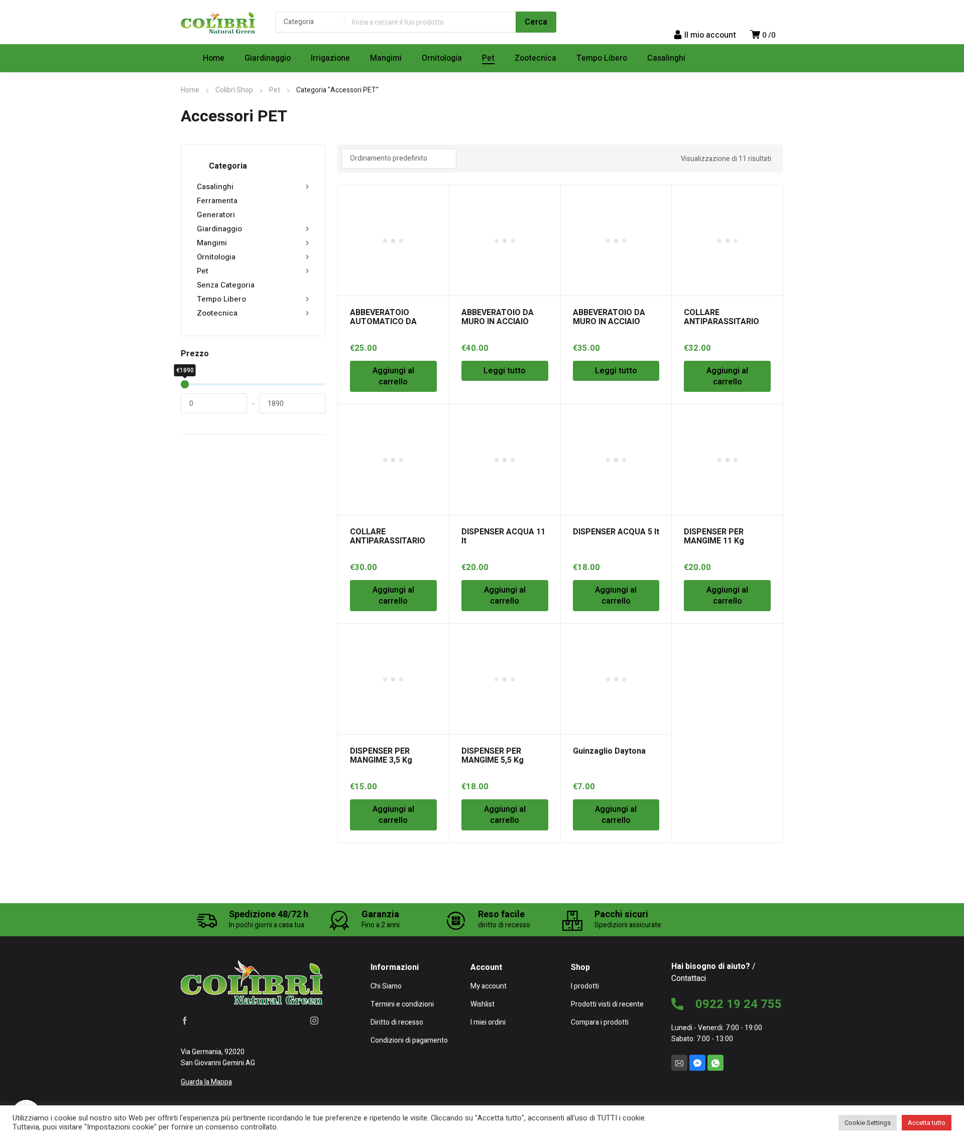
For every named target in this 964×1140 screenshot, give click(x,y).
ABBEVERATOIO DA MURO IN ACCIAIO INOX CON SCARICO (498, 322)
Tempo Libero (221, 299)
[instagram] (314, 1021)
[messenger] (697, 1063)
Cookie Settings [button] (868, 1122)
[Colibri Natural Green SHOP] (218, 22)
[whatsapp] (715, 1063)
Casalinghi (215, 186)
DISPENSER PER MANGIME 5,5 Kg (492, 755)
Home (190, 90)
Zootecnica (217, 313)
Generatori (216, 214)
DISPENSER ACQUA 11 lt (503, 536)
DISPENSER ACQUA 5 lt (616, 532)
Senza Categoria (226, 285)
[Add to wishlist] (436, 198)
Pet (274, 90)
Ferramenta (217, 200)
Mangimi (212, 242)
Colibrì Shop (234, 90)
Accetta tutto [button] (926, 1122)
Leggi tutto (505, 371)
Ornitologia (216, 256)
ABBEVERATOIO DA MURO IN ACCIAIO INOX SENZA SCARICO (614, 322)
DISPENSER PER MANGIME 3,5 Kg (381, 755)
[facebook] (185, 1021)
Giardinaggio (219, 228)
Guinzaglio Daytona (609, 751)
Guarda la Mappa (206, 1082)
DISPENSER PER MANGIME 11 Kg (714, 536)
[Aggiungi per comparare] (436, 211)
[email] (679, 1063)
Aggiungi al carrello (393, 376)
